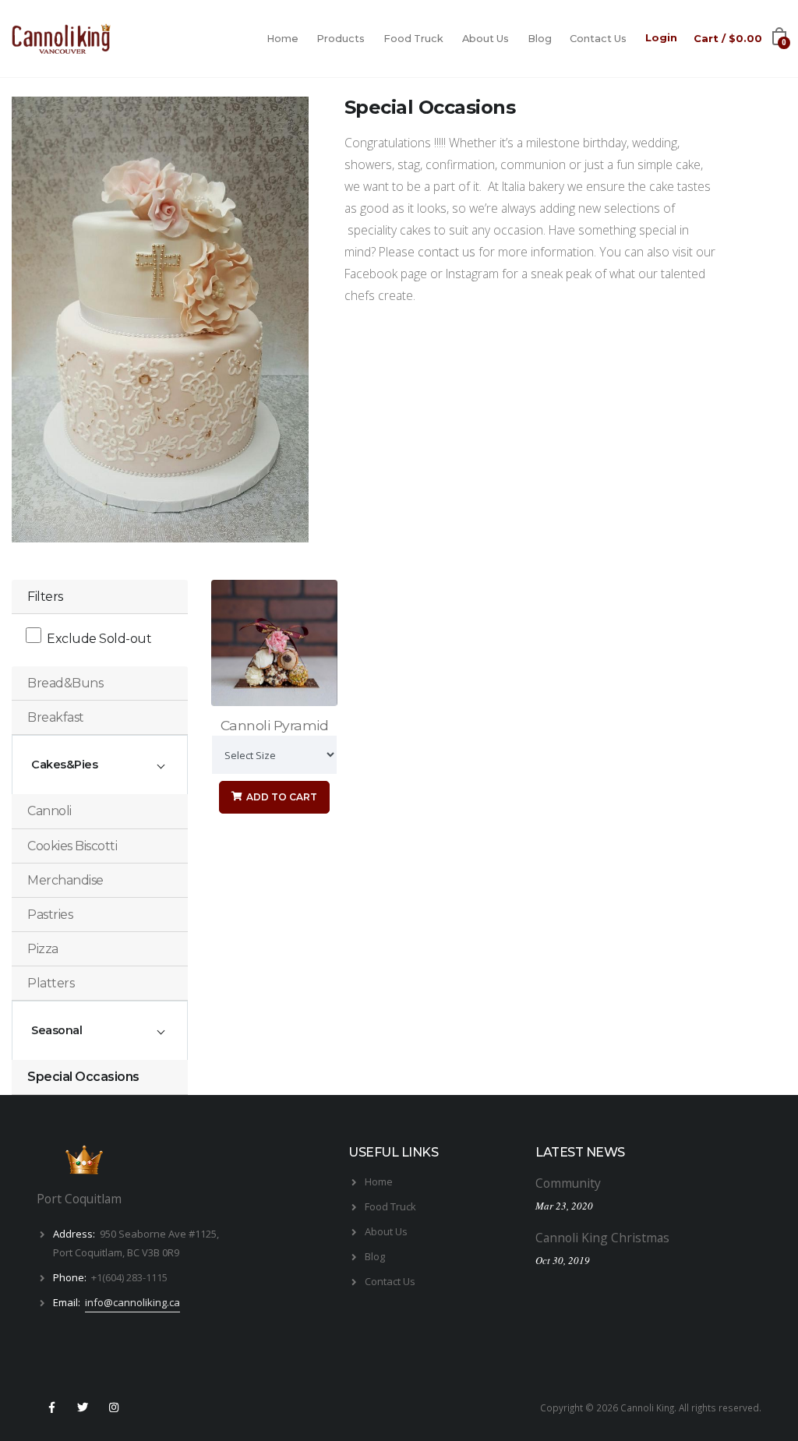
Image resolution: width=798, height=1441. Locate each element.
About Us (485, 38)
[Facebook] (51, 1407)
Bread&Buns (65, 683)
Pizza (42, 948)
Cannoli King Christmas (602, 1237)
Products (340, 38)
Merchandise (65, 880)
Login (661, 38)
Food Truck (413, 38)
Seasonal (56, 1030)
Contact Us (598, 38)
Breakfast (55, 717)
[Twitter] (82, 1407)
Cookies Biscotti (72, 846)
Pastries (49, 914)
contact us (446, 251)
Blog (540, 38)
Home (282, 38)
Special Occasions (83, 1076)
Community (568, 1183)
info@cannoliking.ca (132, 1302)
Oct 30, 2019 (562, 1260)
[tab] (100, 683)
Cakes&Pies (64, 765)
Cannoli (49, 810)
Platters (50, 983)
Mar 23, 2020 (564, 1206)
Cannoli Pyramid (275, 725)
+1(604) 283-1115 (129, 1277)
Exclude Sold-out (99, 638)
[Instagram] (114, 1407)
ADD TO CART (280, 797)
